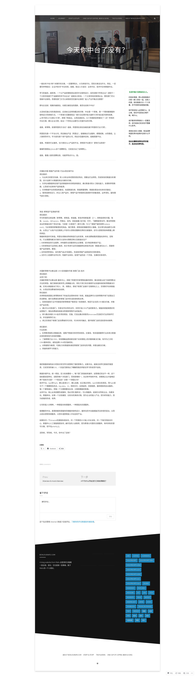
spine (141, 602)
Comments (47, 464)
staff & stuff (74, 18)
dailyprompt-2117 (133, 579)
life (144, 592)
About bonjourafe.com (135, 18)
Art (128, 556)
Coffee (135, 556)
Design (146, 583)
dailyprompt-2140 (133, 583)
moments (130, 597)
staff (149, 602)
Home (52, 18)
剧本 (134, 615)
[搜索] (155, 18)
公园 (150, 611)
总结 (147, 615)
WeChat (136, 611)
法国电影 (129, 620)
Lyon (151, 592)
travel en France (144, 606)
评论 (110, 516)
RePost (147, 597)
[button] (86, 559)
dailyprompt (131, 560)
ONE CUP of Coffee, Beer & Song (96, 18)
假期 (144, 611)
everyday (130, 588)
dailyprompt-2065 (133, 565)
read (139, 597)
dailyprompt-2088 (133, 574)
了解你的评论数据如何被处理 (82, 522)
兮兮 (128, 615)
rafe (94, 58)
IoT (138, 592)
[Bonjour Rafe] (40, 18)
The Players (117, 18)
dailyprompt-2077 (133, 569)
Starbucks (131, 606)
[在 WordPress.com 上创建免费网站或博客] (97, 663)
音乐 (143, 620)
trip (128, 611)
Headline (130, 592)
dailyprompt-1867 (146, 560)
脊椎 (137, 620)
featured (141, 588)
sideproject (131, 602)
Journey (61, 18)
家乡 (141, 615)
